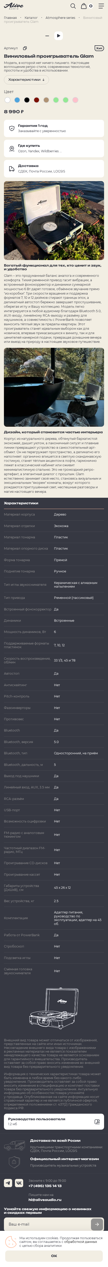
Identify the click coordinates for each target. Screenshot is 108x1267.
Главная (10, 18)
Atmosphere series (60, 18)
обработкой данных (80, 1242)
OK (54, 1256)
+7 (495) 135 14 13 (45, 1186)
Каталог (31, 18)
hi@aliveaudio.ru (45, 1200)
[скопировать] (23, 48)
